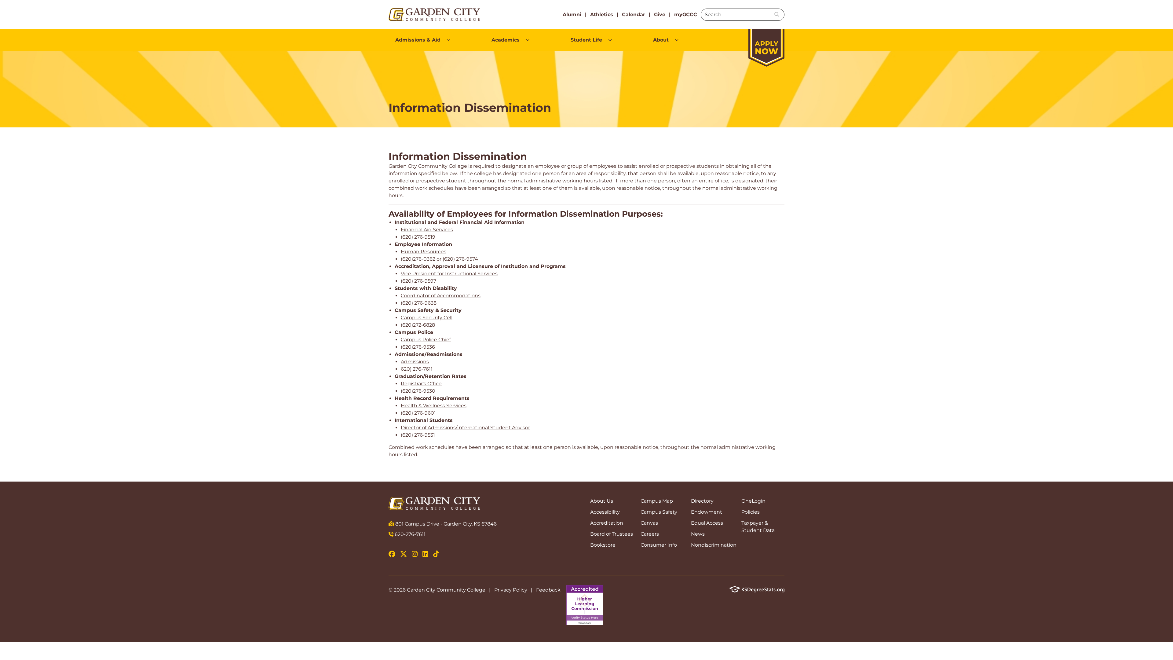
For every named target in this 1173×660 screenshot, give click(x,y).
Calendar (633, 14)
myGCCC (685, 14)
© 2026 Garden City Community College (437, 590)
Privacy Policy (510, 590)
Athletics (601, 14)
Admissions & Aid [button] (417, 40)
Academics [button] (505, 40)
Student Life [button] (586, 40)
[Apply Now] (766, 45)
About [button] (661, 40)
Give (659, 14)
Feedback (548, 590)
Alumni (572, 14)
